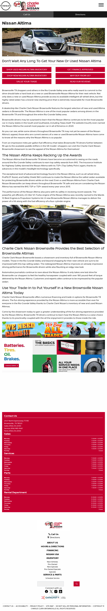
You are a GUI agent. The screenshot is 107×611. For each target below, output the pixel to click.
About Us (52, 543)
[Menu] (101, 5)
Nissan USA (52, 554)
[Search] (77, 583)
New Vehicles (52, 562)
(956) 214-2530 (15, 426)
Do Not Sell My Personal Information (73, 606)
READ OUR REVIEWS (80, 81)
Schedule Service (53, 578)
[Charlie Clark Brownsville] (19, 5)
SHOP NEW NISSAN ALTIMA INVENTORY (27, 75)
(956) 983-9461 (17, 428)
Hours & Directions (52, 546)
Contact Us (8, 606)
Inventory (52, 558)
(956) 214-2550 (15, 431)
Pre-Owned (52, 564)
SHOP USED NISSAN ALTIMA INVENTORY (27, 69)
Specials (52, 572)
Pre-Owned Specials (52, 569)
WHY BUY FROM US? (80, 75)
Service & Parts (52, 575)
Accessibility (22, 606)
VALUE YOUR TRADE (26, 81)
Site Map (50, 606)
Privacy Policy (37, 606)
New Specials (52, 567)
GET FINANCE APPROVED (80, 69)
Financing (52, 550)
